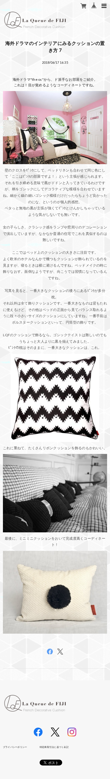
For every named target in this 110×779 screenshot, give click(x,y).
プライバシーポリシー (15, 747)
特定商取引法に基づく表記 (54, 747)
